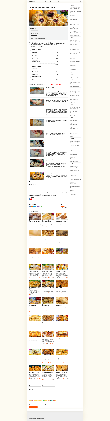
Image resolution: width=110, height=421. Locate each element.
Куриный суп (75, 25)
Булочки (79, 169)
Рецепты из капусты (73, 121)
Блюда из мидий (72, 153)
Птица (72, 74)
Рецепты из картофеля (73, 124)
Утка (79, 77)
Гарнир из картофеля (73, 40)
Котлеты (71, 49)
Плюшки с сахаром (59, 287)
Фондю (75, 62)
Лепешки (71, 167)
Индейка (71, 75)
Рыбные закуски (72, 61)
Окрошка (71, 25)
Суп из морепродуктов (73, 31)
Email (43, 385)
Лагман (77, 52)
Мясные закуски (72, 58)
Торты (78, 170)
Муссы (80, 133)
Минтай (74, 95)
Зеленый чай (72, 145)
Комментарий (31, 389)
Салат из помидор (73, 7)
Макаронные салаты (73, 19)
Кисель (71, 141)
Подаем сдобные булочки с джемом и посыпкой (39, 38)
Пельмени (74, 49)
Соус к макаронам (78, 112)
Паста (74, 50)
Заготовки (73, 173)
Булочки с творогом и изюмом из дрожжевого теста (34, 272)
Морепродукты (73, 148)
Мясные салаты (78, 20)
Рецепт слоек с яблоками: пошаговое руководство (46, 221)
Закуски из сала (72, 72)
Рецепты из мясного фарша (74, 86)
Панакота (71, 136)
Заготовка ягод (72, 190)
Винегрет (71, 8)
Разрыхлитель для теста (36, 61)
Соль (32, 64)
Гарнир (72, 37)
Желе (73, 133)
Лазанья (74, 52)
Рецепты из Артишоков (73, 120)
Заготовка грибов (73, 195)
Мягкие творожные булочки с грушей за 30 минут (47, 373)
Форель (71, 95)
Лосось (76, 91)
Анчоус (76, 94)
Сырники (71, 171)
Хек (76, 95)
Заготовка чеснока (73, 187)
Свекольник (72, 35)
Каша (78, 50)
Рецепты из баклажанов (74, 125)
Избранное (55, 1)
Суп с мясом (76, 28)
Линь (79, 92)
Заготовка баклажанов (73, 191)
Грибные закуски (72, 65)
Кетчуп (71, 108)
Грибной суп (72, 27)
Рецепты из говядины (73, 82)
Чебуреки (71, 169)
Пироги (75, 169)
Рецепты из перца (73, 128)
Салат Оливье (78, 7)
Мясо (72, 79)
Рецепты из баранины (73, 83)
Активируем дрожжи (34, 30)
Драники (71, 50)
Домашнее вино (75, 141)
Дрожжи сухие (34, 52)
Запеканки (75, 170)
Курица (74, 75)
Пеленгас (76, 92)
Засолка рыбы (72, 186)
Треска (78, 95)
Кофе (79, 141)
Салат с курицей (72, 11)
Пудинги (77, 166)
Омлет (71, 53)
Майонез (71, 107)
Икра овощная (78, 179)
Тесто (77, 169)
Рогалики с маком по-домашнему (48, 287)
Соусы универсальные (77, 107)
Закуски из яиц (78, 61)
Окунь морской (72, 92)
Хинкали (74, 53)
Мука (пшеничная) (35, 58)
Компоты (78, 145)
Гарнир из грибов (77, 41)
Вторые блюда (73, 47)
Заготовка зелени (73, 179)
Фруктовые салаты (73, 16)
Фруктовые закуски (73, 66)
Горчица (78, 108)
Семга (71, 99)
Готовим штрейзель (34, 35)
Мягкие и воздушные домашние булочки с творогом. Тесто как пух (35, 338)
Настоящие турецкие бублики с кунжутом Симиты (34, 322)
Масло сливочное (35, 74)
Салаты (72, 5)
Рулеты (74, 171)
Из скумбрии (77, 100)
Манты (78, 49)
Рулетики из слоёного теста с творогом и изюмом (47, 305)
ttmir (29, 190)
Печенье (71, 170)
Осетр (74, 94)
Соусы (72, 104)
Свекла (77, 128)
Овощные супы (76, 35)
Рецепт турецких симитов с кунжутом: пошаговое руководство (60, 238)
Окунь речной (72, 100)
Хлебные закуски (73, 69)
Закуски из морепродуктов (74, 70)
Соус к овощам (72, 112)
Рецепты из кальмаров (73, 154)
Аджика (76, 111)
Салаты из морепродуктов (74, 12)
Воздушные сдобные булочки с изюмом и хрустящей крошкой (61, 356)
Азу (79, 52)
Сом (79, 100)
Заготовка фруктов (73, 182)
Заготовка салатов (73, 194)
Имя (30, 385)
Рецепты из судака (75, 99)
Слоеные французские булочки (47, 338)
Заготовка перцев (73, 183)
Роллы (78, 66)
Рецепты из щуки (73, 102)
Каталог (46, 1)
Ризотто (77, 53)
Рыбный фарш (72, 91)
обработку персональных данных (53, 402)
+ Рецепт (51, 1)
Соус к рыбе (72, 111)
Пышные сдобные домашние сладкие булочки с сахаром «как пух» (61, 339)
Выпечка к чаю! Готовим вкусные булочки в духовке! (48, 322)
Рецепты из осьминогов (74, 161)
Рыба (72, 88)
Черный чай (78, 146)
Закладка (31, 181)
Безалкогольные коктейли (74, 142)
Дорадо (71, 94)
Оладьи (74, 167)
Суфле (71, 133)
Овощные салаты (78, 11)
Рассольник (77, 24)
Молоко (33, 50)
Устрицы (71, 150)
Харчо (79, 25)
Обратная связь (60, 1)
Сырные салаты (72, 20)
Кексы (77, 167)
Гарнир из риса (72, 41)
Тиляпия (78, 96)
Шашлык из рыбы (77, 98)
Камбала (71, 96)
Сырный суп (72, 28)
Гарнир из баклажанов (73, 44)
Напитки (72, 138)
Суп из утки (76, 27)
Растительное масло (35, 63)
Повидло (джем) (34, 68)
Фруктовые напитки (73, 146)
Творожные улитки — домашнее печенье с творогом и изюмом (34, 221)
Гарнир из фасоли (73, 45)
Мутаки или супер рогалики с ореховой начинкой (60, 305)
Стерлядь (75, 96)
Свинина (78, 82)
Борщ (71, 24)
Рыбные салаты (72, 15)
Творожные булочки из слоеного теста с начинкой (61, 373)
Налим (71, 98)
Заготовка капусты (73, 178)
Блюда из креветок (73, 158)
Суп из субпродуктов (73, 32)
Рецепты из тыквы (73, 123)
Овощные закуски (73, 68)
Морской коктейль (73, 157)
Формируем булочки (34, 33)
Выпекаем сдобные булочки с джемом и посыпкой (39, 36)
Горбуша (79, 91)
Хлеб (75, 166)
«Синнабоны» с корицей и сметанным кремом (33, 305)
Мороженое (76, 133)
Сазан (74, 98)
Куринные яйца (34, 55)
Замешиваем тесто (34, 31)
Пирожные (72, 166)
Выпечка (72, 163)
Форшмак (71, 62)
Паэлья (71, 52)
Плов (76, 50)
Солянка (74, 24)
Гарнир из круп (78, 45)
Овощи (72, 117)
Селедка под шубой (76, 8)
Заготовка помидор (73, 176)
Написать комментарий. (33, 184)
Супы (72, 22)
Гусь (76, 75)
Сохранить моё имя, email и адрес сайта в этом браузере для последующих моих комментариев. (45, 404)
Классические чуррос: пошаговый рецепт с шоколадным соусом (61, 221)
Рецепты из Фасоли (73, 127)
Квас (75, 145)
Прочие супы (79, 32)
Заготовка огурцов (73, 175)
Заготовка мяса (77, 186)
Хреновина (74, 108)
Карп (78, 94)
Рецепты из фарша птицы (74, 77)
